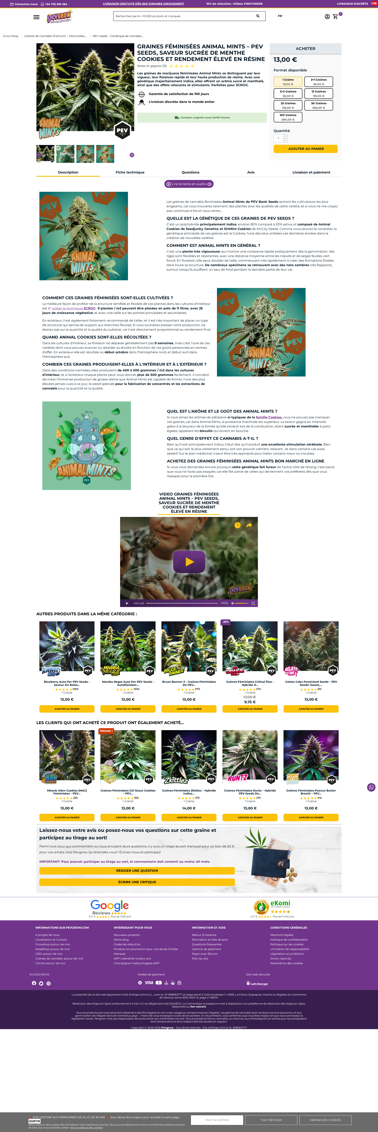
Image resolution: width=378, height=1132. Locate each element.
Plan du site (200, 958)
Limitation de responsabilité (289, 949)
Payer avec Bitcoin (205, 954)
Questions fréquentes (206, 944)
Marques (120, 954)
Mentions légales (282, 935)
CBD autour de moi (48, 954)
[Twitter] (41, 984)
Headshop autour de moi (52, 949)
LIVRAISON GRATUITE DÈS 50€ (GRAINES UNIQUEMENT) (143, 4)
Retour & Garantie (204, 935)
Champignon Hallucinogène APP (136, 963)
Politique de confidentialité (289, 939)
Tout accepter (217, 1120)
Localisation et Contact (51, 939)
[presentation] (38, 155)
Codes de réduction (127, 944)
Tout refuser (271, 1120)
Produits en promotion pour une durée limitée (146, 949)
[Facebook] (34, 984)
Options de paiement (206, 949)
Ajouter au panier (305, 149)
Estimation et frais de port (210, 939)
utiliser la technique (73, 308)
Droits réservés (280, 958)
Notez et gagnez (152, 66)
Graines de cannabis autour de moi (59, 958)
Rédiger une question (137, 871)
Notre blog (121, 939)
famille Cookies (269, 417)
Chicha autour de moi (50, 963)
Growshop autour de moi (52, 944)
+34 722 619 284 (55, 4)
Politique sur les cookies (287, 944)
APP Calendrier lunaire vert (132, 958)
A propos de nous (47, 935)
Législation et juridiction (287, 954)
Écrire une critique (137, 882)
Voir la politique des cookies (86, 1127)
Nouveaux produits (127, 935)
